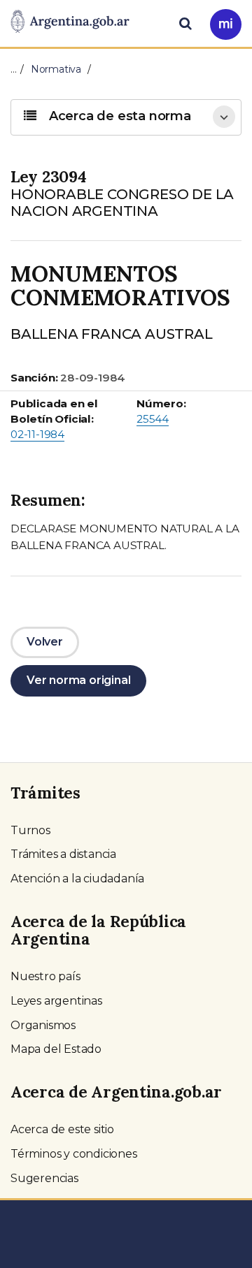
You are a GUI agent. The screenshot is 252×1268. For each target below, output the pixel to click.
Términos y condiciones (73, 1153)
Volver (45, 641)
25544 (152, 418)
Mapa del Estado (56, 1049)
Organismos (43, 1025)
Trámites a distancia (63, 854)
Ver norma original (78, 680)
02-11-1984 (37, 434)
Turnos (30, 830)
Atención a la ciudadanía (77, 878)
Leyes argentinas (56, 1000)
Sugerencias (44, 1178)
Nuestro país (45, 976)
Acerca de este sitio (62, 1129)
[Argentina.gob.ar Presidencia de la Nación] (70, 22)
